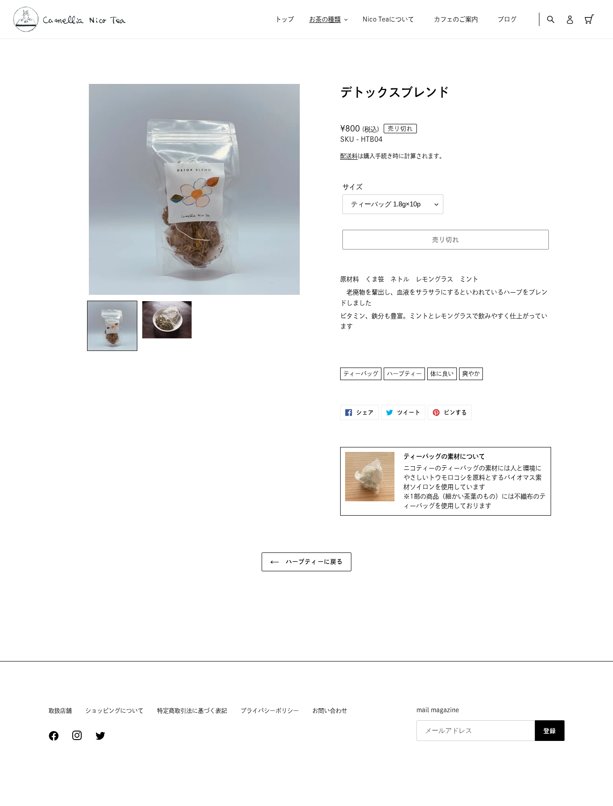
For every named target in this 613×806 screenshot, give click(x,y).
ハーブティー (404, 374)
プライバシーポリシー (270, 711)
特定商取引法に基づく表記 (192, 711)
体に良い (442, 374)
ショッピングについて (114, 711)
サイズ (352, 187)
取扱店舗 (60, 711)
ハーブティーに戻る (313, 562)
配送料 (349, 156)
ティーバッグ (360, 374)
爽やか (471, 374)
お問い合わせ (329, 711)
